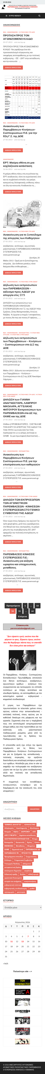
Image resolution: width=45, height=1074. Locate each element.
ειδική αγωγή (33, 874)
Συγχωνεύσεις (31, 857)
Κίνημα (35, 839)
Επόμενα (22, 616)
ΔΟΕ (34, 832)
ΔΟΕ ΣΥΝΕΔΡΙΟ (10, 835)
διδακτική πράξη (10, 874)
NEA (4, 32)
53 (37, 605)
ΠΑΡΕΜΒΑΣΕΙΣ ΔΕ (33, 849)
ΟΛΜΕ (6, 849)
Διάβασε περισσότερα (12, 67)
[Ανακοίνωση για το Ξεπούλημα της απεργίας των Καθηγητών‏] (22, 215)
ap (24, 42)
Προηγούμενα (13, 605)
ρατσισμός (21, 892)
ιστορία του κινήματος (13, 881)
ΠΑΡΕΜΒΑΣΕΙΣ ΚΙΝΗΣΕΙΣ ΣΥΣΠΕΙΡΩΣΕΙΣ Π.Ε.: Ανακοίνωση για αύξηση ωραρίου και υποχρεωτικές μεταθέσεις (19, 561)
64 (32, 611)
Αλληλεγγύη (9, 828)
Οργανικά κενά (17, 849)
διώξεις (23, 874)
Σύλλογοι (8, 860)
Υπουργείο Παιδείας (12, 864)
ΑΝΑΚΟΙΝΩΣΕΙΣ (12, 32)
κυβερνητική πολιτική (12, 885)
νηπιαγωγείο (9, 892)
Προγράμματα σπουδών (13, 857)
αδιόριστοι (27, 864)
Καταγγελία (8, 842)
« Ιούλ (5, 963)
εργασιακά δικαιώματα (13, 878)
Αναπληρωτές (21, 828)
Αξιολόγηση (34, 828)
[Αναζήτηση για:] (22, 809)
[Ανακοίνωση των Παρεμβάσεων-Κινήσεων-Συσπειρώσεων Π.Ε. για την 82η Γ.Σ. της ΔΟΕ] (22, 99)
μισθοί (32, 888)
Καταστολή (20, 842)
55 (19, 611)
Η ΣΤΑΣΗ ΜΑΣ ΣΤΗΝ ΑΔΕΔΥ (28, 282)
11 (11, 941)
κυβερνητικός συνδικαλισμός (15, 888)
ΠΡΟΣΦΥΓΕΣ (26, 853)
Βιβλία (16, 832)
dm (24, 169)
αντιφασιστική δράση (12, 867)
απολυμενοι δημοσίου (13, 871)
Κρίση (29, 842)
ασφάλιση (28, 871)
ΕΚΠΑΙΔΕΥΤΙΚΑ (24, 333)
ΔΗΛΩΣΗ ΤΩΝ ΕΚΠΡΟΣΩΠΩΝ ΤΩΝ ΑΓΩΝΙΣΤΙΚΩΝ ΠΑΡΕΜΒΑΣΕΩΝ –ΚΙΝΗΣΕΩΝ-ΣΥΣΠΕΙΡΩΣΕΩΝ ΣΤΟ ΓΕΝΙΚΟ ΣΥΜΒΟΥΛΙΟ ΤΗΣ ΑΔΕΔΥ (21, 506)
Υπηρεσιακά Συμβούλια (23, 860)
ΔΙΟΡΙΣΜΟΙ (25, 832)
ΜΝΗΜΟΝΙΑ (8, 846)
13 (22, 941)
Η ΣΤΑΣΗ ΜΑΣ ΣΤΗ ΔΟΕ (27, 32)
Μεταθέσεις (20, 846)
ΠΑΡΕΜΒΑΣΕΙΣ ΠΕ (11, 853)
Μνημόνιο (31, 846)
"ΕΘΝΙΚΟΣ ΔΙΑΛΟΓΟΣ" (13, 825)
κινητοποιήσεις (30, 881)
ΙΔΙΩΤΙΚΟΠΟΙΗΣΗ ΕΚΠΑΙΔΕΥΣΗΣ (17, 839)
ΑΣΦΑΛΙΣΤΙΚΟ (29, 825)
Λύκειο (37, 842)
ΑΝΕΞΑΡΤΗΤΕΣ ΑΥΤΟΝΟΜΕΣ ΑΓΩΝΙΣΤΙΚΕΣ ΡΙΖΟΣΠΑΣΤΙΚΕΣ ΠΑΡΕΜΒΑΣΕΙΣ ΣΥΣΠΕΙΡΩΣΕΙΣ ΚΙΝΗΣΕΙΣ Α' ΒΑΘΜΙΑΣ (22, 1067)
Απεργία (7, 832)
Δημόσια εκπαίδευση (27, 835)
